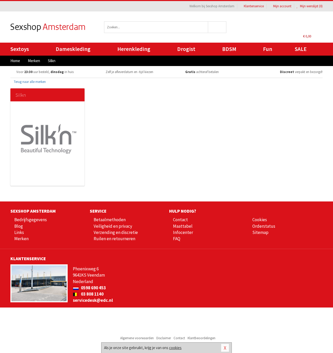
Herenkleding (133, 49)
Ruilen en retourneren (114, 238)
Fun (267, 49)
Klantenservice (254, 6)
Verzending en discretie (116, 232)
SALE (301, 49)
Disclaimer (163, 338)
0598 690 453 (93, 288)
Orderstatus (263, 226)
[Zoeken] (217, 27)
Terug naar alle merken (29, 82)
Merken (21, 238)
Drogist (186, 49)
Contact (180, 220)
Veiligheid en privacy (113, 226)
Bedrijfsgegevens (30, 220)
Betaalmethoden (110, 220)
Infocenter (183, 232)
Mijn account (282, 6)
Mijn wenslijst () (311, 6)
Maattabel (183, 226)
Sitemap (260, 232)
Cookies (259, 220)
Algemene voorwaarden (137, 338)
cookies (175, 347)
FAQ (176, 238)
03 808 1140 (92, 294)
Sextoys (19, 49)
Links (19, 232)
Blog (18, 226)
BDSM (229, 49)
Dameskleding (73, 49)
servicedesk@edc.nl (93, 300)
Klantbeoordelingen (201, 338)
